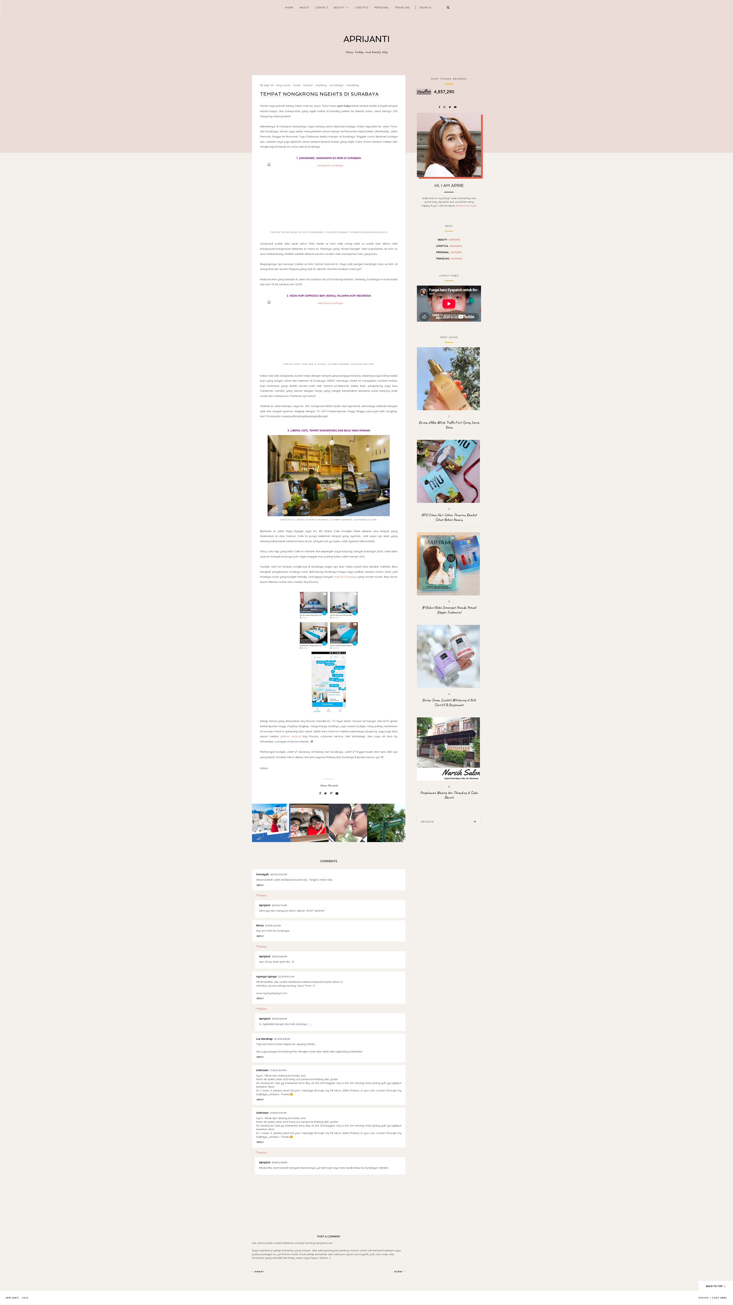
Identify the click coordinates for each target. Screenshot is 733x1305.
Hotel (297, 85)
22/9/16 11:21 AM (286, 976)
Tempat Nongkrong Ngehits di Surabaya (319, 94)
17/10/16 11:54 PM (278, 1070)
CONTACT (321, 7)
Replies (262, 895)
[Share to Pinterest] (331, 793)
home (289, 7)
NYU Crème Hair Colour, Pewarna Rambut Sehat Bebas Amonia (449, 517)
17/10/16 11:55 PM (278, 1113)
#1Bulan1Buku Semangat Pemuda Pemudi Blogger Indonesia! (449, 610)
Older (399, 1271)
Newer (258, 1271)
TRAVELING (402, 7)
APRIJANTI (366, 39)
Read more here (466, 205)
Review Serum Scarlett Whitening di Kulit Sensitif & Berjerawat (449, 702)
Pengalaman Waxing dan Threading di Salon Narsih (449, 795)
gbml (723, 1298)
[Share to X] (326, 793)
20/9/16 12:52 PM (278, 874)
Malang (321, 85)
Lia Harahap (264, 1039)
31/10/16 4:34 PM (279, 1162)
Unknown (262, 1070)
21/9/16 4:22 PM (273, 925)
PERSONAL (381, 7)
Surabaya (336, 85)
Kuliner (308, 85)
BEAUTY (339, 7)
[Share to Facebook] (320, 793)
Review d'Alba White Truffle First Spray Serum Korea (449, 425)
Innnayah (262, 874)
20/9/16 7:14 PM (279, 905)
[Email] (337, 793)
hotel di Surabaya (345, 576)
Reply (260, 885)
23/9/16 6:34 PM (279, 956)
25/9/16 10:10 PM (282, 1039)
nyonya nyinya (266, 976)
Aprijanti (264, 905)
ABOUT (304, 7)
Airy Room (283, 85)
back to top (714, 1286)
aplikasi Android (290, 736)
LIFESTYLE (361, 7)
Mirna (260, 925)
